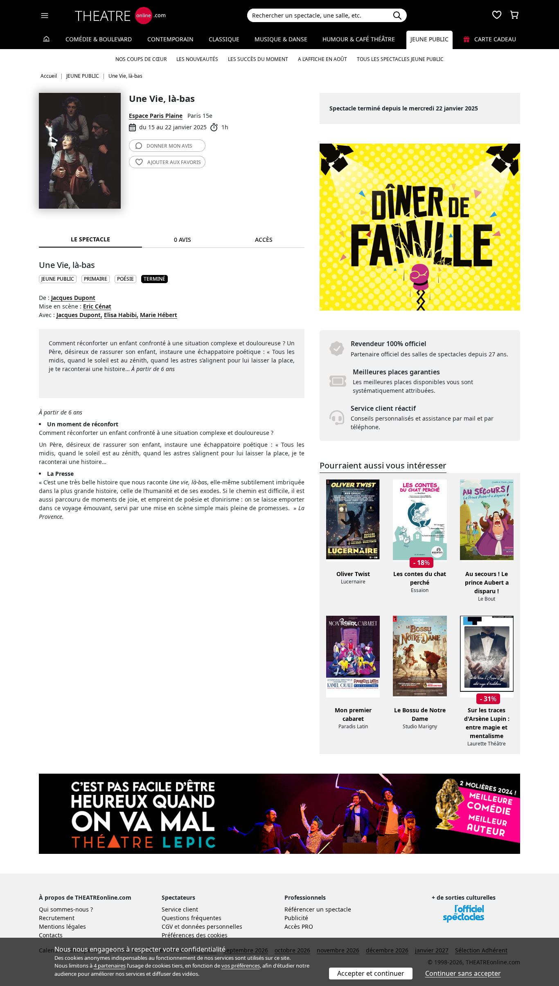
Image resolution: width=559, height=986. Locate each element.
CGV (167, 926)
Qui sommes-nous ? (66, 909)
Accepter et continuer (370, 973)
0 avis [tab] (182, 239)
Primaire (95, 278)
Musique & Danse (281, 39)
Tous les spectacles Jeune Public (400, 59)
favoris (174, 162)
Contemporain (170, 39)
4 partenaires (110, 965)
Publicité (296, 918)
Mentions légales (62, 926)
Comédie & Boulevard (98, 39)
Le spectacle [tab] (90, 239)
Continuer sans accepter (463, 973)
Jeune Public (429, 39)
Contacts (51, 935)
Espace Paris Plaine (156, 115)
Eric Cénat (97, 306)
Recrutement (56, 918)
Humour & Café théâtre (358, 39)
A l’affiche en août (322, 59)
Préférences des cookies (195, 935)
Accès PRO (298, 926)
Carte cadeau (494, 39)
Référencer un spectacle (317, 909)
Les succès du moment (258, 59)
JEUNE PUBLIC (57, 278)
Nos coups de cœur (141, 59)
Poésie (125, 278)
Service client (180, 909)
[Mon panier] (514, 15)
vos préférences (240, 965)
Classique (224, 39)
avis (169, 145)
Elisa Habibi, (121, 315)
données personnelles (211, 926)
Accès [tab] (264, 239)
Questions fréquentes (191, 918)
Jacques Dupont (73, 298)
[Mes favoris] (496, 15)
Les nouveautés (197, 59)
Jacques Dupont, (79, 315)
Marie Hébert (158, 315)
